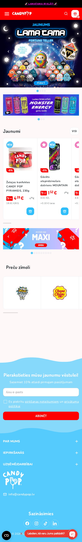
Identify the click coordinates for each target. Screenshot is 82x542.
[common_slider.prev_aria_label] (8, 51)
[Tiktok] (45, 523)
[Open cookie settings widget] (6, 535)
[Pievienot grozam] (30, 211)
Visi (74, 131)
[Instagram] (36, 523)
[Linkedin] (55, 523)
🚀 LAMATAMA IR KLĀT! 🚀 (41, 3)
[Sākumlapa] (22, 13)
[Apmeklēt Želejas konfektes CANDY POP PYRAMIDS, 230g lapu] (20, 156)
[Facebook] (27, 523)
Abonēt (41, 416)
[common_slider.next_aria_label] (73, 51)
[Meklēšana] (66, 14)
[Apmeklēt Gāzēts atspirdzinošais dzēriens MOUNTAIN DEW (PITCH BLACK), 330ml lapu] (54, 156)
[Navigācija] (7, 13)
